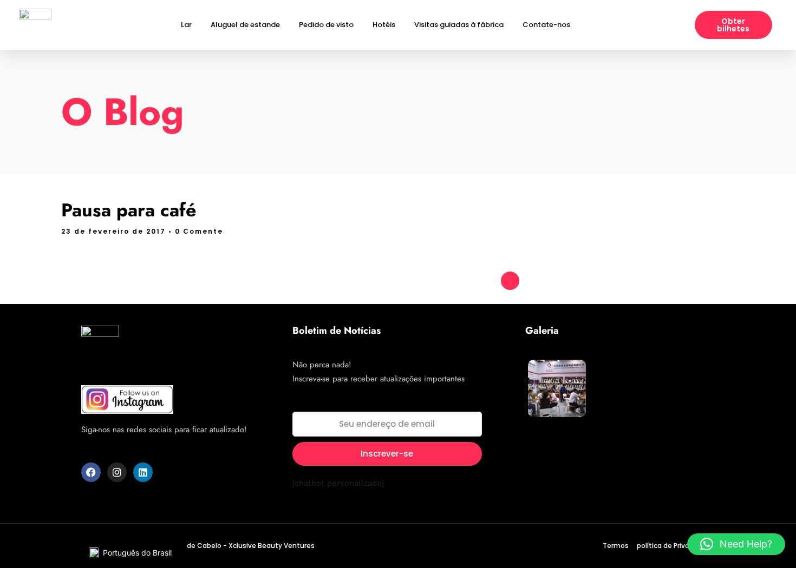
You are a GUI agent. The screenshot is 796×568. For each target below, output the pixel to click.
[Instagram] (117, 472)
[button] (736, 544)
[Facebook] (91, 472)
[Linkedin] (143, 472)
